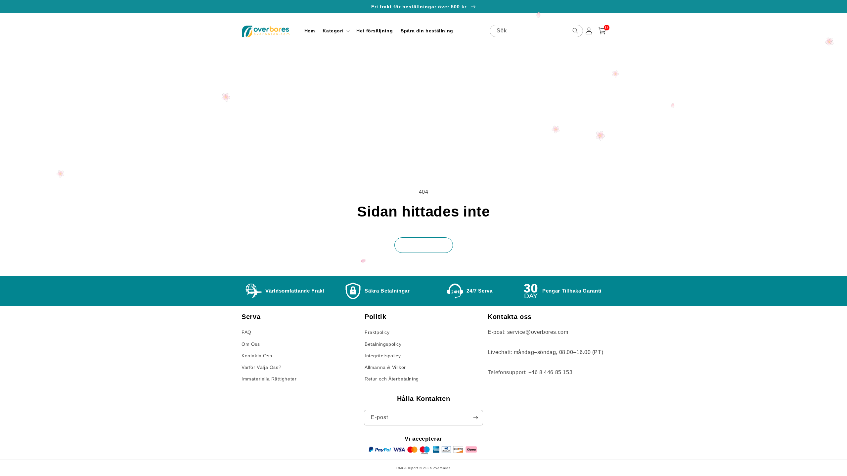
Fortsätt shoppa (423, 245)
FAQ (246, 332)
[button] (335, 31)
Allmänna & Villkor (385, 367)
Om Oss (251, 344)
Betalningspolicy (383, 344)
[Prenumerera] (475, 417)
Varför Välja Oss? (261, 367)
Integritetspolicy (383, 355)
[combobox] (536, 31)
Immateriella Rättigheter (269, 378)
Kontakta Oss (257, 355)
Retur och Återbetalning (392, 378)
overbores (442, 468)
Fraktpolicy (377, 332)
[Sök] (575, 30)
